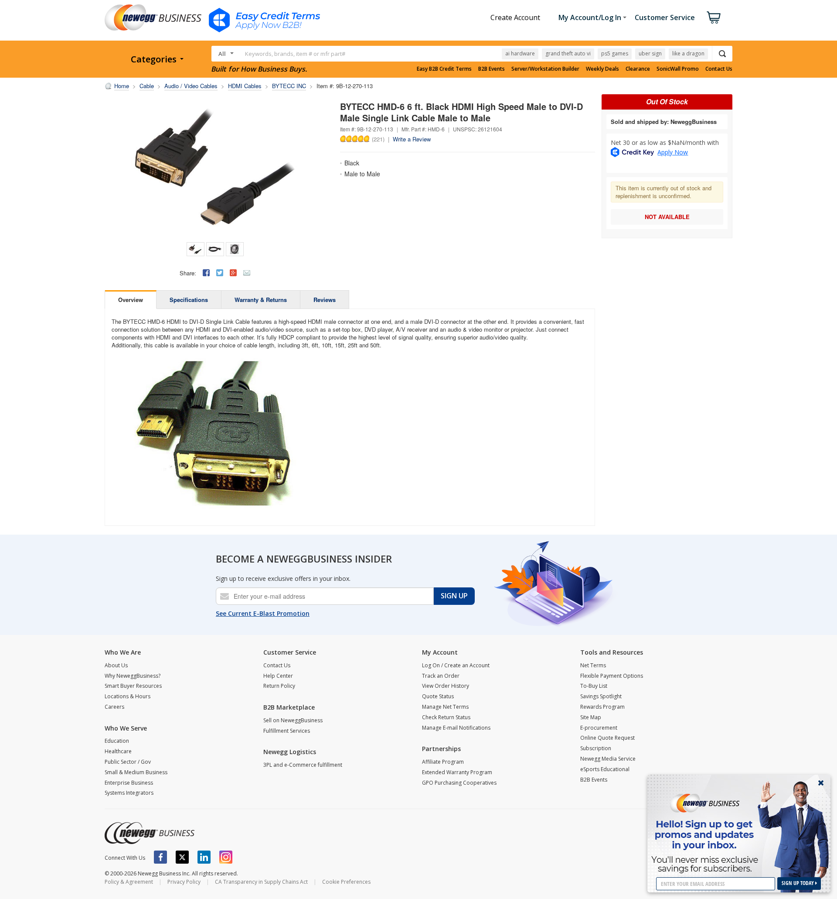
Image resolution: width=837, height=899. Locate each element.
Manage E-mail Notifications (456, 727)
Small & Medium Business (136, 772)
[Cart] (714, 17)
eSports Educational (604, 769)
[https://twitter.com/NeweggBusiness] (182, 857)
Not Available (667, 217)
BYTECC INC (289, 86)
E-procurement (598, 727)
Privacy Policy (184, 881)
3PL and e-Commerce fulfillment (302, 765)
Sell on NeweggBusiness (293, 720)
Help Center (278, 675)
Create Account (515, 17)
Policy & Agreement (129, 881)
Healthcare (118, 751)
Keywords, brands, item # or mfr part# (295, 54)
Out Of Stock (667, 101)
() (378, 138)
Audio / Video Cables (191, 86)
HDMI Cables (245, 86)
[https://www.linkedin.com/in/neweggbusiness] (204, 857)
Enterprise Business (129, 782)
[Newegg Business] (149, 833)
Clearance (638, 68)
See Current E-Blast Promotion (263, 613)
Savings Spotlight (601, 696)
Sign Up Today (798, 883)
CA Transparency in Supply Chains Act (261, 881)
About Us (116, 665)
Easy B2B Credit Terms (444, 68)
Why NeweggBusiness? (132, 675)
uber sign (650, 53)
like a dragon (688, 53)
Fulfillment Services (286, 730)
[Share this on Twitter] (219, 272)
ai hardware (520, 53)
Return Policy (279, 686)
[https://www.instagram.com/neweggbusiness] (225, 857)
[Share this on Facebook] (206, 272)
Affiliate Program (443, 761)
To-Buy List (593, 686)
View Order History (445, 686)
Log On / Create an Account (456, 665)
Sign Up (454, 595)
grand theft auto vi (568, 53)
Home (121, 86)
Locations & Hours (127, 696)
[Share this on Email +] (246, 272)
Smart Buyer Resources (133, 686)
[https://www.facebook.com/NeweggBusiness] (160, 857)
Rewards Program (602, 706)
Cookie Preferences (346, 881)
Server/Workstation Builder (545, 68)
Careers (114, 706)
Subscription (595, 748)
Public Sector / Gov (128, 761)
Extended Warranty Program (457, 772)
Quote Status (438, 696)
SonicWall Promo (678, 68)
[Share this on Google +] (233, 272)
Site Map (590, 717)
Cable (147, 86)
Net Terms (593, 665)
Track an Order (440, 675)
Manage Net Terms (445, 706)
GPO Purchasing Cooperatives (459, 782)
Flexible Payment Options (611, 675)
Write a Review (412, 139)
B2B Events (491, 68)
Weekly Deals (602, 68)
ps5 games (614, 53)
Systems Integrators (129, 792)
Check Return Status (446, 717)
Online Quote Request (607, 737)
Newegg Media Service (608, 758)
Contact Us (718, 68)
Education (117, 741)
